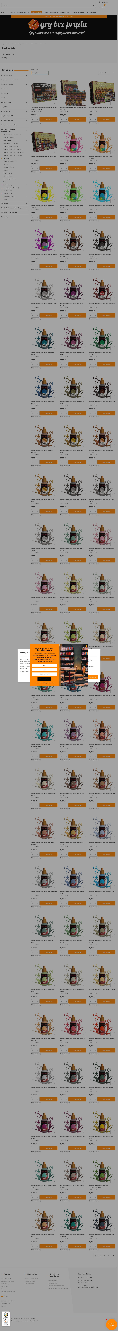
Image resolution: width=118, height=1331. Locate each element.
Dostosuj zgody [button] (73, 677)
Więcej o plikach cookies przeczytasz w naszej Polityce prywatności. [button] (40, 671)
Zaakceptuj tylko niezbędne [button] (54, 677)
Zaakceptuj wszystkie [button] (89, 677)
